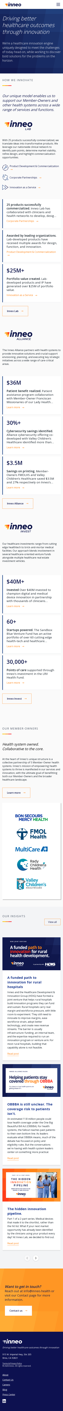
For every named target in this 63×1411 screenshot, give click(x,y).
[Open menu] (58, 4)
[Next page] (36, 1258)
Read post (13, 1053)
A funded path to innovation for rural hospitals (24, 982)
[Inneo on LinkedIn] (4, 1401)
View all (52, 922)
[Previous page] (27, 1258)
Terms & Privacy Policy (12, 1363)
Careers (6, 1384)
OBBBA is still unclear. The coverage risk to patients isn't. (29, 1109)
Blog (4, 1389)
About (5, 1374)
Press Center (8, 1394)
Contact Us (7, 1379)
